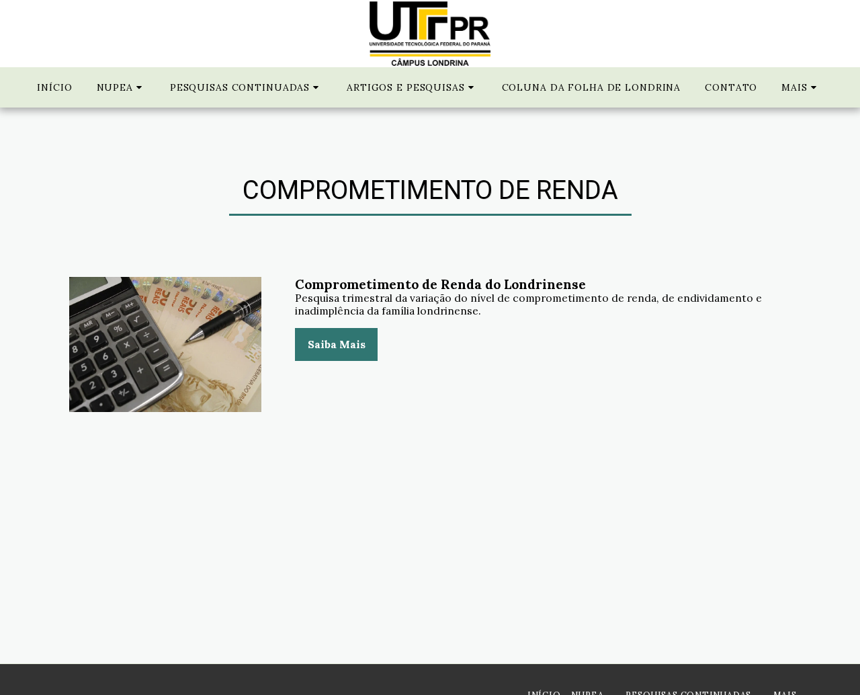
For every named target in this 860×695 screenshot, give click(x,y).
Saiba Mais (337, 344)
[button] (121, 87)
